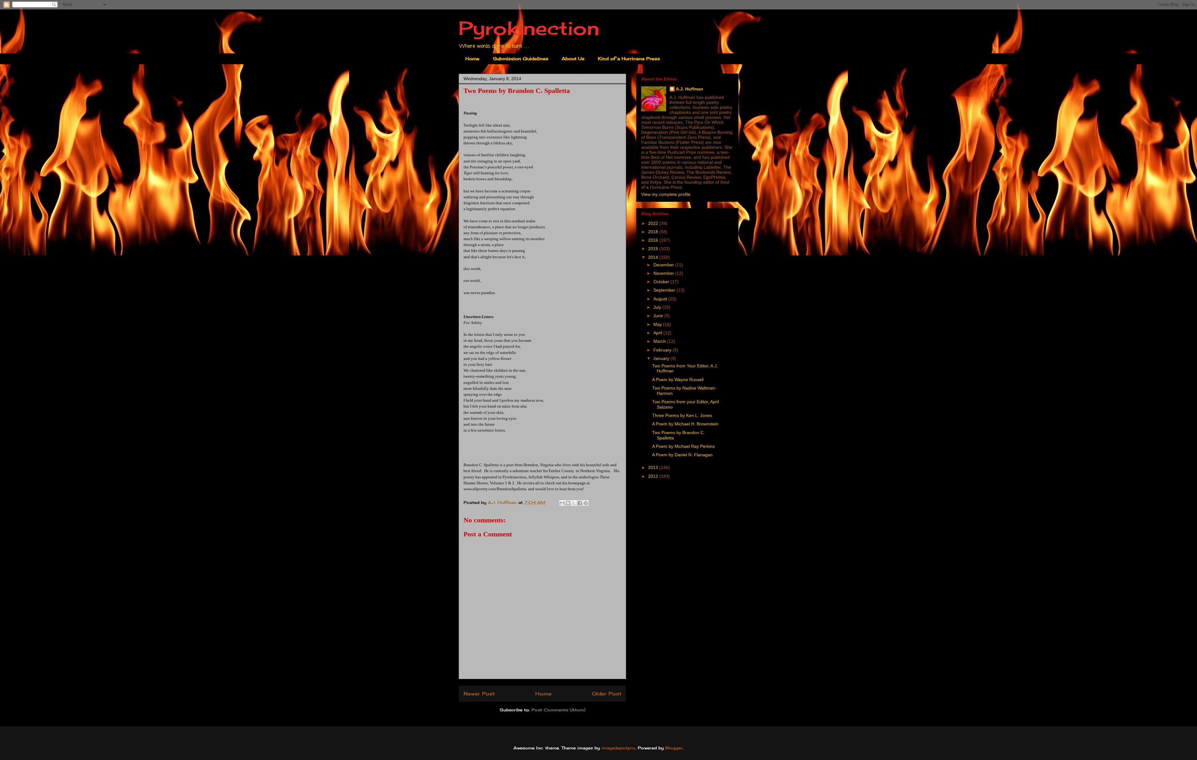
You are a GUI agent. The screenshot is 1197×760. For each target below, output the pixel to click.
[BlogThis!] (568, 503)
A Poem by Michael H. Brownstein (685, 423)
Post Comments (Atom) (558, 709)
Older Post (606, 694)
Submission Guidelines (520, 58)
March (660, 341)
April (658, 332)
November (664, 273)
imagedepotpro (618, 747)
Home (472, 58)
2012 (653, 476)
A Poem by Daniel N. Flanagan (682, 454)
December (664, 264)
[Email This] (562, 503)
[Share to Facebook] (580, 503)
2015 (653, 248)
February (663, 349)
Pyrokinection (529, 28)
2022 (653, 223)
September (664, 290)
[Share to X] (574, 503)
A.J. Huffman (689, 88)
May (658, 324)
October (662, 281)
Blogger (674, 747)
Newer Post (479, 694)
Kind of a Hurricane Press (629, 58)
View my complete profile (665, 194)
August (660, 298)
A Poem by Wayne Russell (678, 379)
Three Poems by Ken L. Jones (682, 415)
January (662, 358)
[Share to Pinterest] (586, 503)
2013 (653, 467)
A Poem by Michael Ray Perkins (683, 446)
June (658, 315)
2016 (653, 240)
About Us (573, 58)
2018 (653, 231)
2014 (653, 257)
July (657, 307)
